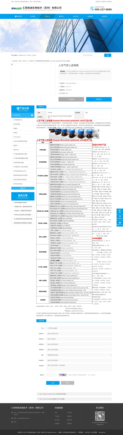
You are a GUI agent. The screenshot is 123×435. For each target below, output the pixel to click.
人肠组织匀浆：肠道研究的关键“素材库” (23, 206)
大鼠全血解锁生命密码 (20, 202)
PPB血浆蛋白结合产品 (20, 171)
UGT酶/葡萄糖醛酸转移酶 (21, 158)
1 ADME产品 (31, 61)
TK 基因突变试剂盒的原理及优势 (23, 219)
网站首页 (19, 16)
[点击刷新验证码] (62, 374)
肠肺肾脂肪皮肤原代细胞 (42, 61)
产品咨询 (71, 99)
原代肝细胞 (17, 124)
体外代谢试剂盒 (18, 184)
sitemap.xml (102, 432)
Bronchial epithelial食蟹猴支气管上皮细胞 (53, 399)
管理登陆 (80, 432)
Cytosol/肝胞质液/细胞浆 (20, 141)
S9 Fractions (17, 137)
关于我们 (32, 16)
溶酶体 (15, 128)
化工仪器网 (94, 432)
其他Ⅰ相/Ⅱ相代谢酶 (19, 162)
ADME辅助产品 (18, 120)
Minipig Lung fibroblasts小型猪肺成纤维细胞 (54, 394)
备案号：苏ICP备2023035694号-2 (67, 432)
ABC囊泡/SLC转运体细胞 (21, 166)
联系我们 (109, 1)
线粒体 (15, 132)
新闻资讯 (69, 416)
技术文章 (75, 16)
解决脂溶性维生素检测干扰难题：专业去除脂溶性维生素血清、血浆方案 (23, 223)
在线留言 (103, 1)
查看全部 (23, 188)
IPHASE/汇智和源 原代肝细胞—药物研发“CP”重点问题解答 (23, 214)
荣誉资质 (69, 420)
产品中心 (47, 16)
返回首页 (98, 1)
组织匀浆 (16, 149)
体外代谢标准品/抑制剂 (20, 179)
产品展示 (57, 416)
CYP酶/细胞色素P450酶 (20, 154)
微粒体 (15, 145)
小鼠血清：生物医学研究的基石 (23, 210)
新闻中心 (61, 16)
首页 (19, 61)
